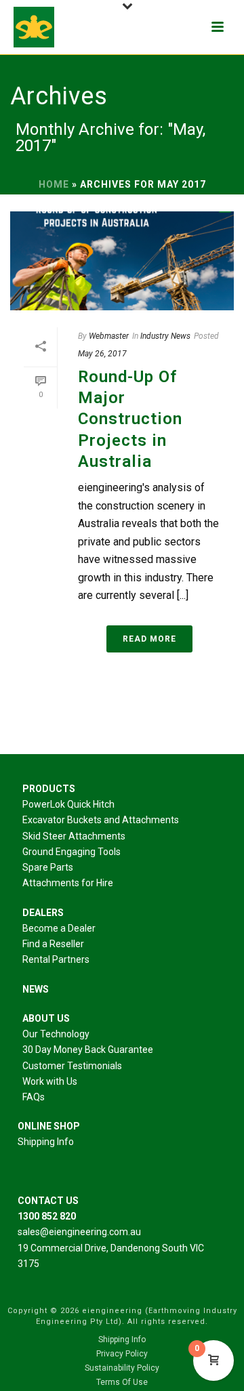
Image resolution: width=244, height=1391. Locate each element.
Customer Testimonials (72, 1065)
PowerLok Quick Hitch (68, 804)
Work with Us (49, 1081)
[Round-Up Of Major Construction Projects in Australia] (122, 260)
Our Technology (55, 1034)
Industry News (165, 336)
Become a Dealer (59, 928)
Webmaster (109, 336)
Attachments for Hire (67, 882)
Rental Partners (55, 959)
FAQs (33, 1097)
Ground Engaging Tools (71, 851)
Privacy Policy (122, 1353)
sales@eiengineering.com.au (79, 1231)
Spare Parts (47, 867)
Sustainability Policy (122, 1368)
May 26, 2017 (102, 353)
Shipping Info (46, 1141)
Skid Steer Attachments (73, 836)
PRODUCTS (48, 788)
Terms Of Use (122, 1382)
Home (54, 184)
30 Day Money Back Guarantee (87, 1049)
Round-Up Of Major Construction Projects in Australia (130, 419)
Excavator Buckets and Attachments (100, 819)
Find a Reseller (53, 943)
